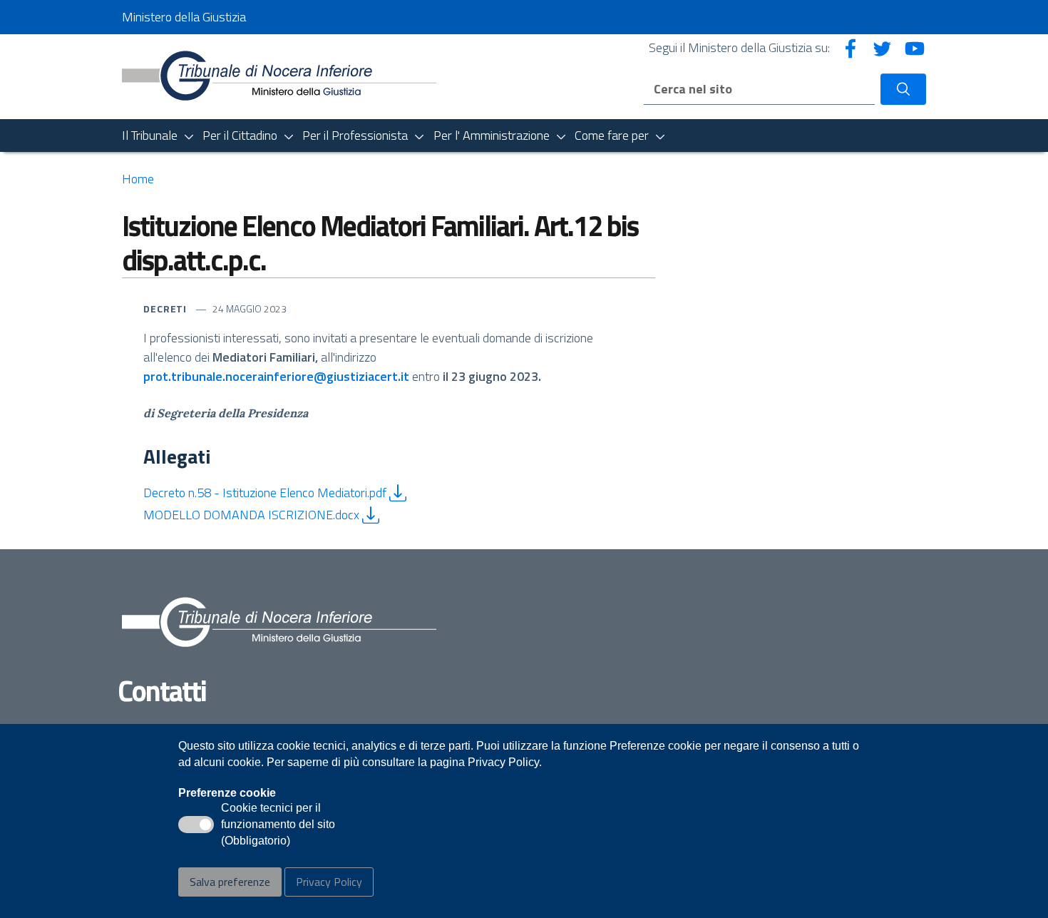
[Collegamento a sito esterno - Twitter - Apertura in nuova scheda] (882, 47)
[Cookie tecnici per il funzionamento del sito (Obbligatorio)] (196, 824)
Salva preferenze (230, 881)
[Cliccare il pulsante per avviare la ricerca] (903, 89)
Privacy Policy (329, 881)
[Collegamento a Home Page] (279, 75)
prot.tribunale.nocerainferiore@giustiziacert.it (276, 376)
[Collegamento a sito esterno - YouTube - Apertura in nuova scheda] (914, 47)
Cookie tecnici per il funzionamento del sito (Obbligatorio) (278, 825)
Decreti (166, 308)
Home (138, 178)
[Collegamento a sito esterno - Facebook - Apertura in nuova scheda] (850, 47)
